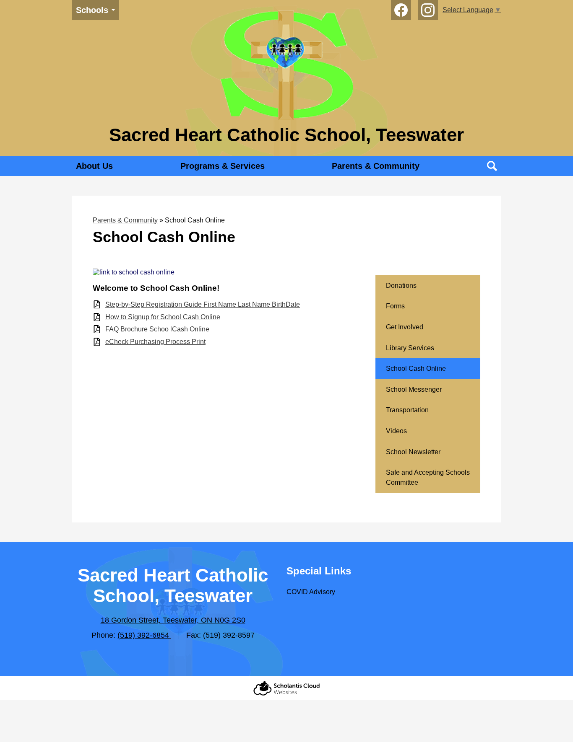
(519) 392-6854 (144, 635)
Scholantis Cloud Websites (286, 688)
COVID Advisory (310, 591)
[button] (94, 166)
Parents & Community (125, 220)
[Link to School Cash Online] (134, 272)
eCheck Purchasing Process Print (155, 341)
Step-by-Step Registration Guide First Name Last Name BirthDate (202, 304)
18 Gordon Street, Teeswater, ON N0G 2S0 (173, 620)
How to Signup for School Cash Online (162, 317)
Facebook (401, 10)
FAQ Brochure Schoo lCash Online (157, 329)
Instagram (428, 10)
